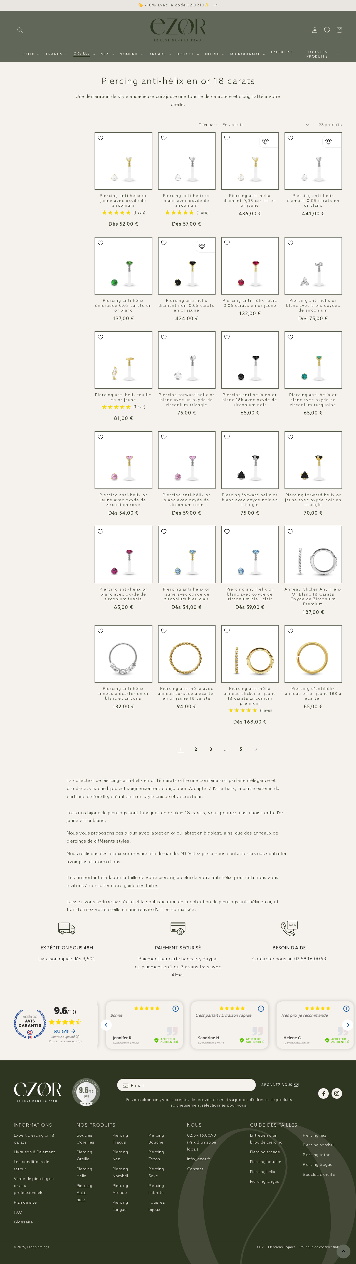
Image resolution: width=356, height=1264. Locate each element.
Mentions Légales (282, 1247)
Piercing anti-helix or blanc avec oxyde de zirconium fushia (123, 594)
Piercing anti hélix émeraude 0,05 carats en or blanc (123, 305)
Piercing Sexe (156, 1172)
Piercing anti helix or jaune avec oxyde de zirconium (123, 200)
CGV (260, 1247)
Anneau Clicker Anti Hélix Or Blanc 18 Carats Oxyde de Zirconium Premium (313, 596)
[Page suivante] (256, 749)
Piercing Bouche (156, 1139)
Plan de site (25, 1202)
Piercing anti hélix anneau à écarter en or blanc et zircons (123, 693)
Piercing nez (314, 1135)
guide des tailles (141, 885)
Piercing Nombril (120, 1172)
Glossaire (23, 1221)
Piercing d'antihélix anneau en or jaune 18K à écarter (313, 693)
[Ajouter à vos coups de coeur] (100, 138)
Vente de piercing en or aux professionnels (34, 1185)
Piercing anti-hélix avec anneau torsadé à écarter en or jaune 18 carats (187, 693)
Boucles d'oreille (319, 1174)
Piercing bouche (265, 1161)
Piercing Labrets (156, 1189)
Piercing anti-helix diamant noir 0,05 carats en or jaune (187, 305)
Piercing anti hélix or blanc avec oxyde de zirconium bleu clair (250, 594)
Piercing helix (262, 1171)
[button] (20, 30)
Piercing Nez (120, 1155)
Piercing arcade (265, 1151)
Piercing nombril (319, 1144)
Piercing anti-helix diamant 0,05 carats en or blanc (313, 200)
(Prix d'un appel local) (202, 1142)
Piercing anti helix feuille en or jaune (123, 397)
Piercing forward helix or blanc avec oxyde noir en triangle (250, 500)
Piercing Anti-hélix (84, 1192)
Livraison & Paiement (34, 1151)
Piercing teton (316, 1154)
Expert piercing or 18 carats (34, 1139)
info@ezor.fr (198, 1158)
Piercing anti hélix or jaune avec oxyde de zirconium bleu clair (186, 594)
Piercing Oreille (84, 1155)
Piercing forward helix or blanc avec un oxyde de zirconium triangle (187, 399)
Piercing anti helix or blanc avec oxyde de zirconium (186, 200)
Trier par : (208, 124)
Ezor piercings (38, 1247)
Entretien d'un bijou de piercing (266, 1139)
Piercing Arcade (120, 1189)
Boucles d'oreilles (86, 1139)
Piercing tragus (317, 1164)
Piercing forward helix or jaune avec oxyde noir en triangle (313, 500)
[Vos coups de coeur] (327, 30)
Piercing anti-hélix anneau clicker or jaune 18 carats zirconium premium (250, 696)
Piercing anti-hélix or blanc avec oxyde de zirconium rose (187, 500)
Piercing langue (265, 1181)
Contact (195, 1168)
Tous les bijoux (157, 1206)
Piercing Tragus (120, 1139)
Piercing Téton (156, 1155)
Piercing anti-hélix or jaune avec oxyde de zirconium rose (123, 500)
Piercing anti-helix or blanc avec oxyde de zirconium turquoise (313, 399)
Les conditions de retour (31, 1165)
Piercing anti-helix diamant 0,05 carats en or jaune (250, 200)
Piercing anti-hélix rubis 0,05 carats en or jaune (250, 303)
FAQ (18, 1212)
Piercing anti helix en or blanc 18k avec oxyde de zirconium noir (249, 399)
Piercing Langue (120, 1206)
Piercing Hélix (84, 1172)
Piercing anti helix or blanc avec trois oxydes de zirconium (313, 305)
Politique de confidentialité (321, 1247)
